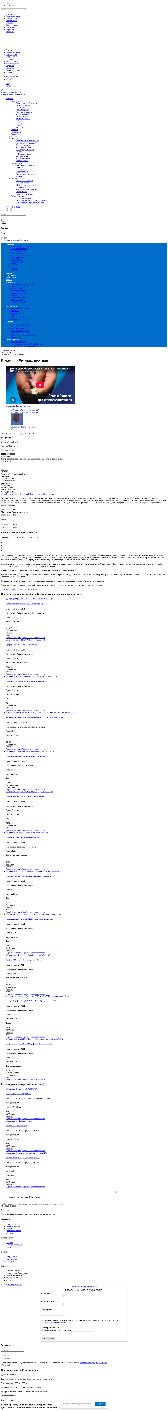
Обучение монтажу (50, 494)
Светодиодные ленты (25, 150)
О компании (11, 1224)
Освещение (15, 138)
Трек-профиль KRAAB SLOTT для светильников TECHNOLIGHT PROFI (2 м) (34, 717)
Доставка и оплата (13, 16)
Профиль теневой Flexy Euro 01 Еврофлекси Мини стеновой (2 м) (29, 1044)
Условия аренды (12, 27)
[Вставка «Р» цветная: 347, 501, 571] (21, 1089)
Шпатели (19, 167)
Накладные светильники (26, 143)
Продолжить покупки (10, 240)
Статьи (9, 72)
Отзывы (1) (25, 494)
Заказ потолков (12, 25)
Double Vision (21, 192)
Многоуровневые (23, 114)
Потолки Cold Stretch (24, 181)
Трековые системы (23, 145)
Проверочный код (50, 1328)
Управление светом (24, 158)
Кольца (14, 136)
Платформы (16, 132)
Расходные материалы (25, 174)
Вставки (14, 130)
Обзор (3, 494)
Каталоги (20, 176)
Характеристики (13, 494)
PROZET (19, 125)
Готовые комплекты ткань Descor (30, 203)
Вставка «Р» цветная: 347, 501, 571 (18, 1094)
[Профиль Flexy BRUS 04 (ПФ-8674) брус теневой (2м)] (29, 792)
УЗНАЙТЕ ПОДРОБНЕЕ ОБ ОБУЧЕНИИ (19, 589)
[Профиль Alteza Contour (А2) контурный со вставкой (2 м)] (31, 676)
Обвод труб (16, 134)
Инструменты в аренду (25, 165)
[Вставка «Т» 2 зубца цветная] (19, 1121)
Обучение (10, 29)
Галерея (9, 1247)
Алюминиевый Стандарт (26, 103)
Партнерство (11, 18)
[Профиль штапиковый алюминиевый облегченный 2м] (30, 751)
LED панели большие (25, 154)
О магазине (10, 14)
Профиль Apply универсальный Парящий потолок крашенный (28, 876)
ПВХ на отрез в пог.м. (25, 185)
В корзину (23, 240)
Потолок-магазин (14, 1285)
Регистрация (11, 5)
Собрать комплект (23, 198)
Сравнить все (36, 1084)
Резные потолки (22, 183)
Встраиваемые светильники (27, 141)
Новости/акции (12, 70)
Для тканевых (21, 107)
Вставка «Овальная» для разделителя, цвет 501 (23, 1158)
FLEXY (19, 121)
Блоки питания (22, 161)
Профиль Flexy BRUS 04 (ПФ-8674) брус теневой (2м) (25, 796)
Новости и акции (13, 1226)
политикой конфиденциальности (55, 1322)
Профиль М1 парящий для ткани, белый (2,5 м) (23, 837)
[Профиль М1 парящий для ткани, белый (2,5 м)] (27, 832)
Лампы (19, 152)
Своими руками (17, 196)
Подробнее (5, 1210)
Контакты (10, 32)
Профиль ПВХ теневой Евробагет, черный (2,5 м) (23, 960)
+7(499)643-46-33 (13, 76)
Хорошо (100, 1404)
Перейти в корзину (14, 638)
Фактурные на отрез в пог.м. (28, 189)
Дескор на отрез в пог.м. (26, 187)
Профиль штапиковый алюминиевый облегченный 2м (25, 756)
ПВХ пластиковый (24, 105)
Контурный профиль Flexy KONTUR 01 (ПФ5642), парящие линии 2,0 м (31, 1001)
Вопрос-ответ (11, 21)
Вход (8, 3)
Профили (15, 101)
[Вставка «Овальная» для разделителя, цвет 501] (26, 1153)
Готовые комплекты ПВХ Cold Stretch (31, 200)
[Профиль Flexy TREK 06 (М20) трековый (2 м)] (26, 640)
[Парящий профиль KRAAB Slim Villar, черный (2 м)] (29, 599)
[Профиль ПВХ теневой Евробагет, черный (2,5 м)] (28, 955)
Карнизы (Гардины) (24, 112)
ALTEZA (19, 127)
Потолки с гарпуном (24, 194)
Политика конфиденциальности (84, 1287)
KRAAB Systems (23, 119)
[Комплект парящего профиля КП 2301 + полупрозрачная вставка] (34, 914)
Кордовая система (23, 147)
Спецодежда (21, 169)
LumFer (19, 123)
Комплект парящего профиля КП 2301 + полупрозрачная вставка (29, 919)
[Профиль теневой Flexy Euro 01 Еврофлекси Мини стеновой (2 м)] (34, 1039)
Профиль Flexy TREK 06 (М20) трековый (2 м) (22, 645)
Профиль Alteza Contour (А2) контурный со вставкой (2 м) (27, 681)
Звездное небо (22, 156)
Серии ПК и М (22, 116)
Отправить (48, 1338)
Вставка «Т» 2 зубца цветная (16, 1126)
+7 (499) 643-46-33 (8, 1206)
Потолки (14, 178)
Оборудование (22, 172)
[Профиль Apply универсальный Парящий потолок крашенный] (33, 871)
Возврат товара (36, 494)
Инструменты (17, 163)
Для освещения (22, 110)
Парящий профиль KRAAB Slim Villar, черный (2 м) (24, 604)
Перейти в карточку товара (33, 638)
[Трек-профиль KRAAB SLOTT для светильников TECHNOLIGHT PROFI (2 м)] (40, 712)
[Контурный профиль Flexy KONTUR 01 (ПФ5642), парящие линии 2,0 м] (37, 996)
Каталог (9, 99)
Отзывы (9, 23)
